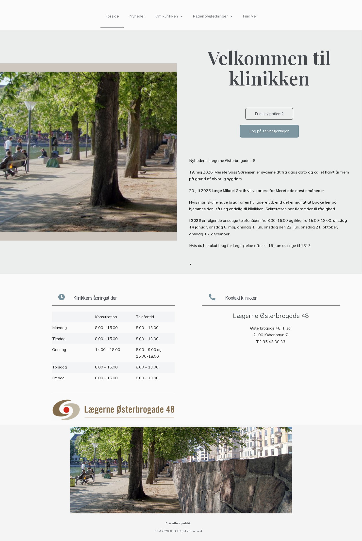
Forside (112, 16)
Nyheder (137, 16)
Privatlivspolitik (178, 523)
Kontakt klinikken (241, 298)
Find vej (250, 16)
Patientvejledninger (210, 16)
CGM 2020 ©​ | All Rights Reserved (178, 531)
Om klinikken (166, 16)
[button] (269, 114)
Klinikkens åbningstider (95, 298)
